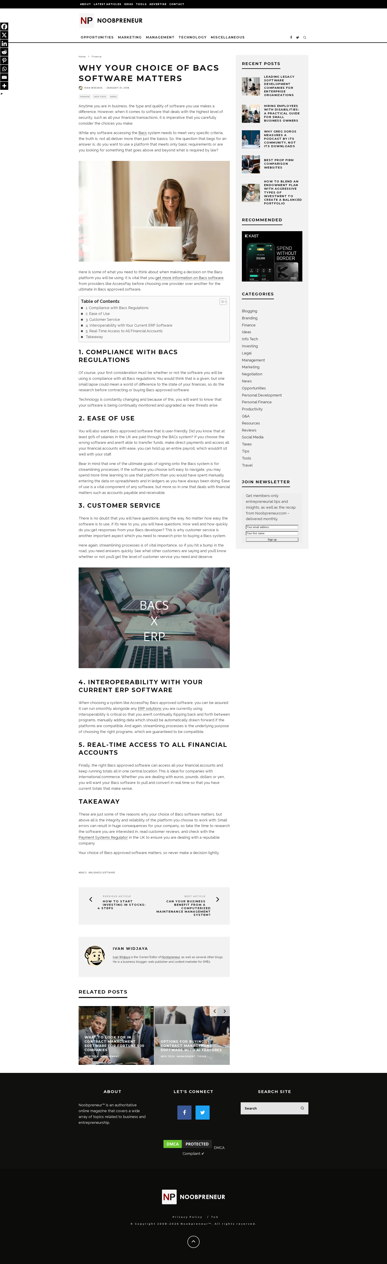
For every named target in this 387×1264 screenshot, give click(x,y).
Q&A (246, 416)
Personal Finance (257, 402)
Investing (250, 346)
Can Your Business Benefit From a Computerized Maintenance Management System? (183, 908)
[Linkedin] (4, 43)
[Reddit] (4, 52)
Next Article (195, 896)
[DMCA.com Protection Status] (187, 1148)
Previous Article (117, 896)
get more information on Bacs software (189, 278)
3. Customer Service (103, 319)
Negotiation (252, 374)
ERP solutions (149, 708)
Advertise (157, 4)
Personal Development (262, 395)
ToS (214, 1216)
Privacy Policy (188, 1216)
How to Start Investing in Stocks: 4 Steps (122, 905)
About (85, 4)
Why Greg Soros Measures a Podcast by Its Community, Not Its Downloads (280, 139)
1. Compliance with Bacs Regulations (117, 308)
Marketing (130, 37)
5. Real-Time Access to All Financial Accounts (124, 331)
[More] (4, 86)
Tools (141, 4)
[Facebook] (4, 26)
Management (160, 37)
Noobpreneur (171, 957)
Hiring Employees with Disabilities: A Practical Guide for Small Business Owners (282, 113)
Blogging (249, 311)
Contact (176, 4)
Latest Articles (107, 4)
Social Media (252, 437)
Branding (249, 318)
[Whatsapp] (4, 69)
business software (102, 872)
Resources (251, 423)
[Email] (4, 77)
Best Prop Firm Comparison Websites (279, 163)
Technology (193, 37)
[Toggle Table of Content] (221, 301)
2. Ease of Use (98, 314)
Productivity (252, 409)
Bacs (142, 133)
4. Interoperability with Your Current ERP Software (129, 325)
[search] (302, 1108)
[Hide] (1, 93)
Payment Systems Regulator (103, 837)
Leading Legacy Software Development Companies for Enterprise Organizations (279, 86)
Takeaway (94, 337)
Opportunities (97, 37)
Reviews (249, 430)
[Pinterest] (4, 60)
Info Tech (100, 97)
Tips (245, 451)
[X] (4, 35)
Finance (85, 97)
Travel (247, 465)
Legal (247, 353)
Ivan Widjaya (93, 88)
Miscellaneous (228, 37)
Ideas (128, 4)
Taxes (247, 444)
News (113, 97)
